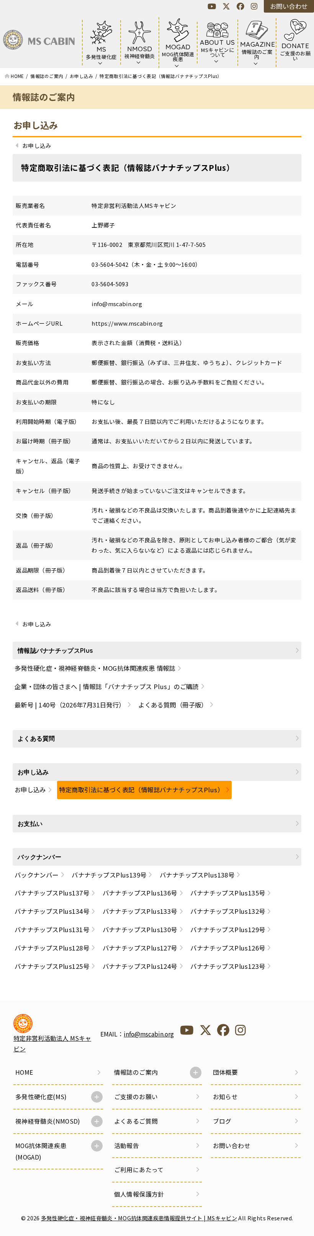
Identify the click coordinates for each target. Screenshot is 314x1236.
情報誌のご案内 (136, 1072)
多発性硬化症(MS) (41, 1096)
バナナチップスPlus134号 (52, 911)
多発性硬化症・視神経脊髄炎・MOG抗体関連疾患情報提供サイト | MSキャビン (139, 1218)
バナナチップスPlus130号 (140, 929)
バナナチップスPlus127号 (140, 947)
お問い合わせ (288, 6)
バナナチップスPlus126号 (227, 947)
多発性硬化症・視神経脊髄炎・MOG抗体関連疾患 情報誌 (95, 668)
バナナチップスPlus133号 (140, 911)
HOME (24, 1072)
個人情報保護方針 (139, 1194)
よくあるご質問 (136, 1121)
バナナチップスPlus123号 (227, 966)
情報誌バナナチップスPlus (55, 650)
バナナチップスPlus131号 (52, 929)
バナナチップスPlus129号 (227, 929)
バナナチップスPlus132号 (227, 911)
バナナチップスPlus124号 (140, 966)
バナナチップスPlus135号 (227, 892)
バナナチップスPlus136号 (140, 892)
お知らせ (225, 1096)
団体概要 (225, 1072)
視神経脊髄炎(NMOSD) (47, 1121)
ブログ (222, 1121)
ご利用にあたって (139, 1169)
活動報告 (126, 1145)
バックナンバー (39, 857)
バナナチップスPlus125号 (52, 966)
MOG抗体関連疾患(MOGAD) (41, 1151)
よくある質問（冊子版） (173, 704)
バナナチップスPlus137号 (52, 892)
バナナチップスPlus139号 (109, 874)
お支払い (30, 823)
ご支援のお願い (136, 1096)
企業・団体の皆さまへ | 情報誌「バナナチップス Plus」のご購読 (107, 686)
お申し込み (35, 124)
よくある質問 (36, 738)
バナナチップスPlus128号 (52, 947)
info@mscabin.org (149, 1034)
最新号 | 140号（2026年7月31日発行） (70, 704)
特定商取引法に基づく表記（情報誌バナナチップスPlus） (141, 789)
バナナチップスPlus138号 (197, 874)
